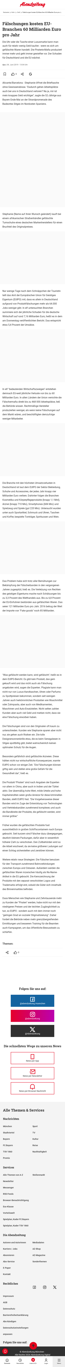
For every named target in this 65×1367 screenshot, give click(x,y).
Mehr (13, 12)
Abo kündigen (9, 1321)
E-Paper (7, 1268)
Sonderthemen (39, 1261)
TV (33, 1132)
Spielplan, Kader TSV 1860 (15, 1225)
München (7, 1126)
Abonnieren (8, 1255)
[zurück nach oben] (33, 1346)
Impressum (8, 1296)
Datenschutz (9, 1309)
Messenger (8, 1187)
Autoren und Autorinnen (14, 1242)
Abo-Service (9, 1261)
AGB (5, 1302)
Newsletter (8, 1181)
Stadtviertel (8, 1132)
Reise (35, 1145)
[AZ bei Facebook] (34, 1287)
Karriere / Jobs (10, 1249)
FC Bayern (8, 1145)
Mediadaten (38, 1242)
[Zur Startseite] (33, 7)
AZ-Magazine (38, 1255)
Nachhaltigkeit (39, 1151)
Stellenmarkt (38, 1175)
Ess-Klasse (8, 1206)
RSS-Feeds (8, 1194)
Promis (6, 1158)
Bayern (6, 1139)
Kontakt (7, 1274)
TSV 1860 (7, 1151)
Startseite (6, 12)
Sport (35, 1126)
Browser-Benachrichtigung (16, 1200)
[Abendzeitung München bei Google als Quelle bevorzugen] (30, 74)
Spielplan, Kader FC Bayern (16, 1219)
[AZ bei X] (55, 1287)
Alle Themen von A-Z (13, 1175)
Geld (18, 12)
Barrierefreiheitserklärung (15, 1315)
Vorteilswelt (9, 1213)
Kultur (35, 1139)
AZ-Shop (36, 1249)
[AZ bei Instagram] (45, 1287)
